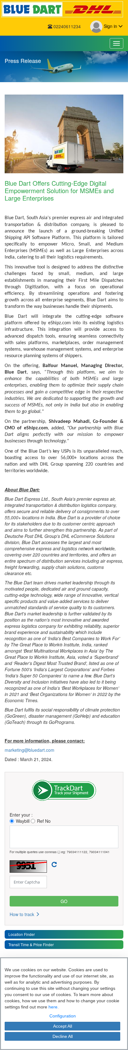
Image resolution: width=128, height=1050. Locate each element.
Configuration (62, 1015)
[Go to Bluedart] (64, 9)
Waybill (23, 821)
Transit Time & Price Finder (31, 944)
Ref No (44, 821)
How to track (22, 914)
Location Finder (21, 934)
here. (53, 1006)
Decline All (63, 1036)
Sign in (110, 26)
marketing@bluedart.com (29, 750)
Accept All (62, 1026)
